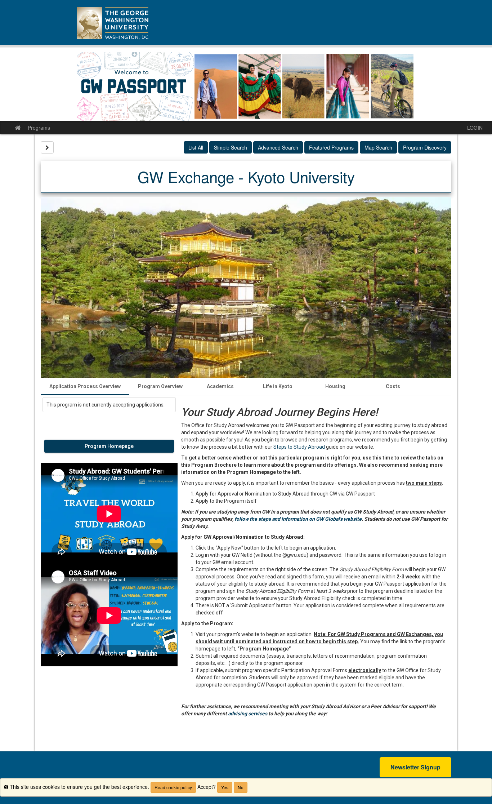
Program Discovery (425, 147)
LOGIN (475, 127)
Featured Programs (331, 147)
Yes (224, 787)
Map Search (378, 147)
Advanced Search (278, 147)
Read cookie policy (173, 787)
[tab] (85, 386)
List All (195, 147)
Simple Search (230, 147)
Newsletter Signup (415, 767)
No (240, 787)
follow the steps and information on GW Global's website (298, 519)
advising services (247, 713)
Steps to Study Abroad (299, 447)
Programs (39, 127)
